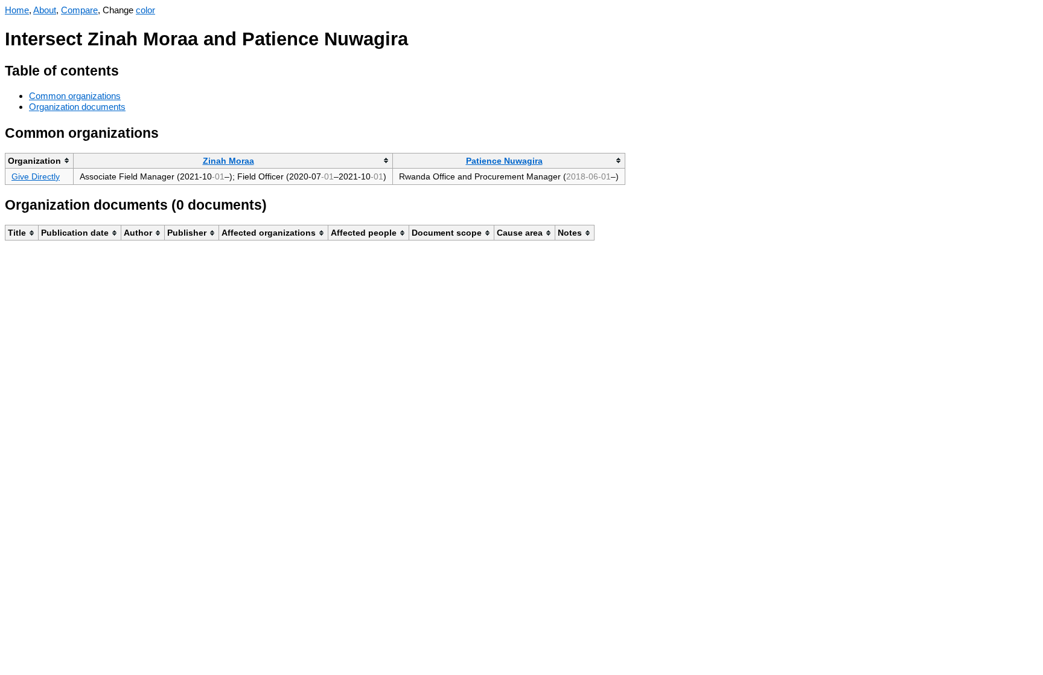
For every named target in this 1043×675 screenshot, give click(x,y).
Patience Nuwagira (504, 161)
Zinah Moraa (228, 161)
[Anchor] (128, 69)
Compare (79, 10)
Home (17, 10)
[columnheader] (39, 160)
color (145, 10)
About (44, 10)
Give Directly (35, 176)
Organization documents (77, 107)
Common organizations (75, 96)
